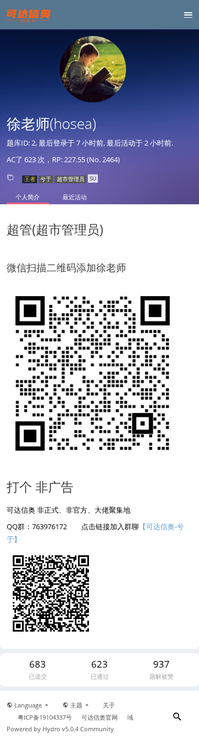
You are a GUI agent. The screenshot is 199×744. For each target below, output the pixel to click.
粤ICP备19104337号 (45, 717)
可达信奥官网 (99, 717)
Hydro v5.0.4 (60, 729)
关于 (109, 705)
